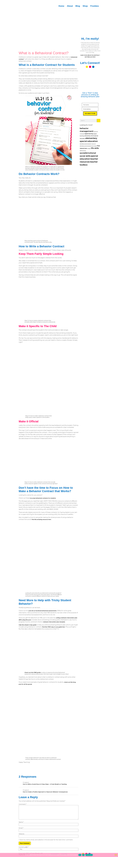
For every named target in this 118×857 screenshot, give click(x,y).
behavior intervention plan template (54, 622)
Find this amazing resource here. (41, 519)
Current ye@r (24, 847)
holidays (89, 148)
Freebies (94, 6)
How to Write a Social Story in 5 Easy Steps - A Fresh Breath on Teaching (45, 784)
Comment (22, 804)
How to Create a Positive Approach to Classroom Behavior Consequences (45, 792)
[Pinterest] (90, 67)
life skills (95, 148)
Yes (80, 854)
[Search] (98, 120)
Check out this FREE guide (33, 672)
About (70, 6)
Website (21, 834)
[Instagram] (87, 67)
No (83, 854)
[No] (116, 854)
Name (21, 822)
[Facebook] (93, 67)
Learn (82, 55)
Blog (77, 6)
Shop (85, 6)
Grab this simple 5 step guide (27, 625)
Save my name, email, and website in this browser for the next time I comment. (46, 839)
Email (21, 828)
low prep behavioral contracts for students (43, 498)
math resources (83, 150)
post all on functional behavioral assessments (42, 610)
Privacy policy (89, 854)
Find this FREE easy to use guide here (53, 627)
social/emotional (88, 153)
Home (61, 6)
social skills (85, 156)
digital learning (88, 133)
